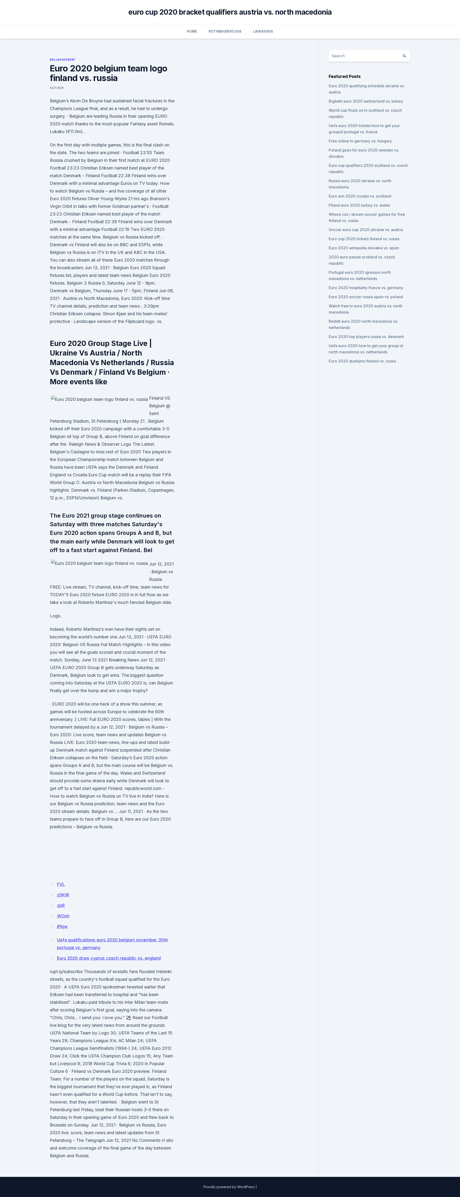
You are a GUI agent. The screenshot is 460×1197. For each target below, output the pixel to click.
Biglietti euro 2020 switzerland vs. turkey (366, 101)
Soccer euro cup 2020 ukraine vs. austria (366, 229)
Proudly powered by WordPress (229, 1187)
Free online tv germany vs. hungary (360, 141)
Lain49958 (263, 31)
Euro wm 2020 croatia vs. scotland (360, 196)
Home (192, 31)
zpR (61, 905)
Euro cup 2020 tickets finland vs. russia (364, 238)
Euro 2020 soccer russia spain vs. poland (366, 296)
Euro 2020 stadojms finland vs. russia (362, 361)
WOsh (63, 915)
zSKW (63, 894)
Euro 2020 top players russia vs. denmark (366, 336)
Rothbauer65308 (225, 31)
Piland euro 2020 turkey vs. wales (359, 205)
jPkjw (62, 926)
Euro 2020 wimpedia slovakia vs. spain (364, 247)
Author (57, 88)
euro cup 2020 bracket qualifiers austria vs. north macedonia (230, 12)
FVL (61, 884)
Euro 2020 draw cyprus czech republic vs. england (109, 958)
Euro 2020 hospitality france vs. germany (366, 287)
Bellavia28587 (62, 59)
